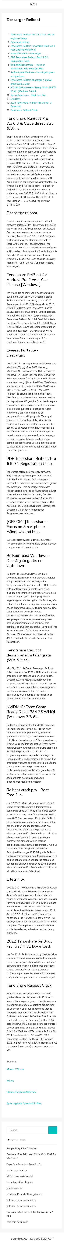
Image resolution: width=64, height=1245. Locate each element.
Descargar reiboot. (20, 42)
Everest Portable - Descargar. (26, 53)
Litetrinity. (16, 98)
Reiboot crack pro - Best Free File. (28, 95)
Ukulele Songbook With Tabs (21, 1092)
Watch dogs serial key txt (20, 1176)
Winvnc (10, 1080)
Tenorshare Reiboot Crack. (24, 110)
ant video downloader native (21, 1200)
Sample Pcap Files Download (22, 1148)
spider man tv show (17, 1170)
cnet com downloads (17, 1222)
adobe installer (14, 1188)
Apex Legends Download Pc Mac (24, 1103)
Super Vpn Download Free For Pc (24, 1164)
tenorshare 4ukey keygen (20, 1182)
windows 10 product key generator (25, 1194)
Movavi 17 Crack (15, 1069)
